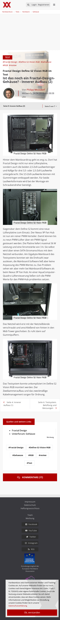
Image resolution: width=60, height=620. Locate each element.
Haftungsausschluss (30, 508)
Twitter (32, 536)
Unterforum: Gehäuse (23, 433)
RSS (32, 549)
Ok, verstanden (32, 612)
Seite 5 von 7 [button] (50, 106)
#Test (29, 463)
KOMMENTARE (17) (32, 477)
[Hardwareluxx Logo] (7, 4)
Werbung (30, 518)
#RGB (6, 65)
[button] (54, 116)
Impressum (30, 501)
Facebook (32, 524)
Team (30, 515)
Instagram (33, 543)
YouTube (33, 530)
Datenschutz (30, 505)
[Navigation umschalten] (2, 10)
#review (12, 65)
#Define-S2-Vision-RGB (29, 62)
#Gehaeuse (46, 62)
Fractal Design (19, 430)
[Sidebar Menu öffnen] (54, 4)
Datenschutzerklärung (18, 605)
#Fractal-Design (10, 62)
